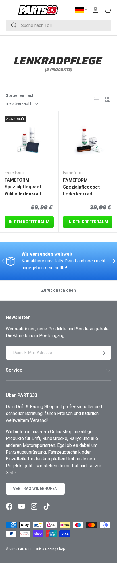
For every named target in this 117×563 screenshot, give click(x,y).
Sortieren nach (20, 95)
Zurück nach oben (58, 290)
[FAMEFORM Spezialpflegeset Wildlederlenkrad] (29, 140)
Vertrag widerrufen (35, 488)
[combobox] (58, 25)
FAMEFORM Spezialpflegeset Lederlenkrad (81, 187)
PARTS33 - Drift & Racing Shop (41, 549)
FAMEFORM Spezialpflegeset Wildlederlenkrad (23, 186)
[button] (108, 10)
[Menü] (9, 10)
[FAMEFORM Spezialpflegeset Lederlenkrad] (87, 140)
